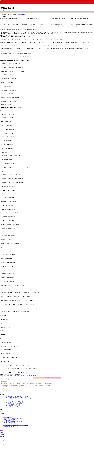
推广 (3, 441)
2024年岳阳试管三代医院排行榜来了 (14, 405)
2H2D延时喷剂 (16, 375)
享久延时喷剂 (3, 375)
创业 (4, 10)
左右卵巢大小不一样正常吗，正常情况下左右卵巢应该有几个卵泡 (19, 398)
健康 (3, 443)
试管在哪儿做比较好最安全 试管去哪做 (14, 403)
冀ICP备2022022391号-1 (13, 448)
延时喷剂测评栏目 (21, 14)
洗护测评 (2, 432)
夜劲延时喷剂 (22, 375)
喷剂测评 (2, 430)
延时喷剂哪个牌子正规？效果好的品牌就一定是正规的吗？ (14, 418)
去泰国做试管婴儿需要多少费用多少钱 (10, 426)
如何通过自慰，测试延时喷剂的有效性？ (10, 422)
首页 (3, 2)
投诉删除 (20, 448)
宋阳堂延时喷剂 (36, 375)
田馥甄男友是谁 (9, 390)
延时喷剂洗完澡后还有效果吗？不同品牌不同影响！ (13, 421)
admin (1, 10)
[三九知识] (2, 0)
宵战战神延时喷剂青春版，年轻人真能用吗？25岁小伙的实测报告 (15, 425)
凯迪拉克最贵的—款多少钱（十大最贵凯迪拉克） (16, 400)
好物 (3, 445)
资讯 (3, 444)
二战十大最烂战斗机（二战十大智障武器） (15, 406)
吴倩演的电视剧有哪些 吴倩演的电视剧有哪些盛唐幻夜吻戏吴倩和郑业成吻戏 (21, 392)
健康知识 (2, 434)
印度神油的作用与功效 (7, 417)
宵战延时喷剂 (9, 375)
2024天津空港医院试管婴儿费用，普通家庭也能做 (16, 397)
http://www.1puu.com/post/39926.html (11, 388)
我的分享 (4, 446)
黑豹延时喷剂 (29, 375)
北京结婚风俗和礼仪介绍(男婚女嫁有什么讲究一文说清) (17, 396)
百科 (3, 440)
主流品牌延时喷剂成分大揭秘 (8, 420)
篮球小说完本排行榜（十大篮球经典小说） (15, 401)
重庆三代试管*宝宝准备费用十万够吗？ (14, 404)
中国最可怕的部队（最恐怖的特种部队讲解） (15, 402)
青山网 (1, 428)
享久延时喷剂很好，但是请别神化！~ (10, 419)
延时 (3, 438)
